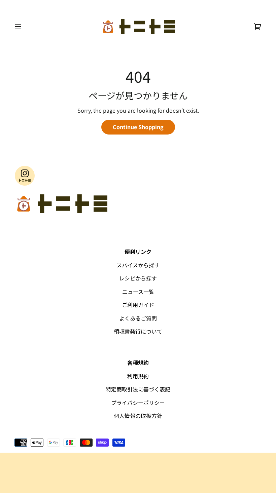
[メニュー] (18, 26)
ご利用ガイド (138, 305)
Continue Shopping (138, 127)
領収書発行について (138, 331)
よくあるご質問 (138, 318)
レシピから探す (138, 278)
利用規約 (138, 376)
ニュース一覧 (138, 292)
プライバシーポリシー (138, 403)
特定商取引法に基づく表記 (138, 389)
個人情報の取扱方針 (138, 416)
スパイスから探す (138, 265)
